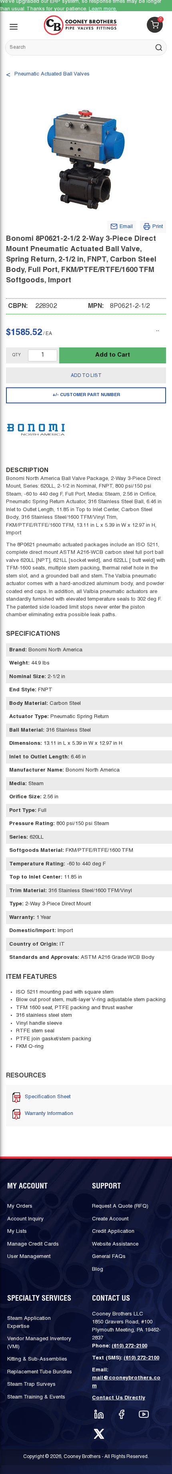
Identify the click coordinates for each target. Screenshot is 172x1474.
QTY (16, 355)
